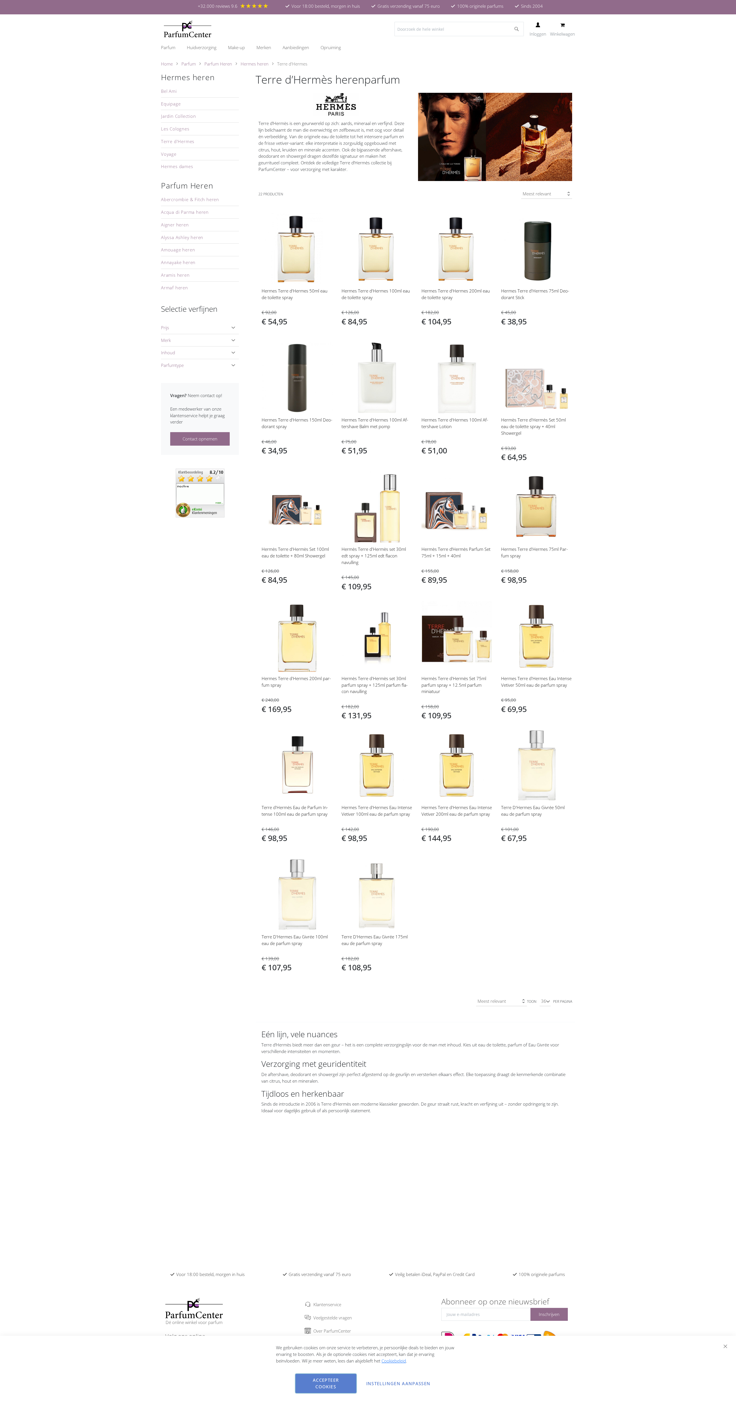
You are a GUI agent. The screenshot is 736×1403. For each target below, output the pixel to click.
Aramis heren (175, 275)
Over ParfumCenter (332, 1331)
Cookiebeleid (394, 1361)
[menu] (368, 48)
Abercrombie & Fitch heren (190, 199)
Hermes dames (177, 166)
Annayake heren (178, 262)
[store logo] (187, 29)
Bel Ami (169, 91)
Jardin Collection (178, 116)
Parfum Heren (218, 64)
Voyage (169, 154)
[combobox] (459, 29)
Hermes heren (255, 64)
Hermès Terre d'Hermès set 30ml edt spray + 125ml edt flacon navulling (374, 555)
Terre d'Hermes (177, 141)
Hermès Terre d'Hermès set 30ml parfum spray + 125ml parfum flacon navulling (375, 684)
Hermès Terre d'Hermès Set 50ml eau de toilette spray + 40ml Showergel (533, 426)
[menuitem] (171, 48)
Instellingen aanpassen (398, 1383)
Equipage (171, 104)
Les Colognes (175, 129)
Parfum (188, 64)
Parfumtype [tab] (172, 365)
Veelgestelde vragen (332, 1318)
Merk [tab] (166, 340)
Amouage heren (178, 250)
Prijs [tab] (165, 327)
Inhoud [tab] (168, 352)
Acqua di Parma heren (185, 212)
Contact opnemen (200, 439)
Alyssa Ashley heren (182, 237)
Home (167, 64)
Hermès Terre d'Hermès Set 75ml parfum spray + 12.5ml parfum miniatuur (453, 684)
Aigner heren (175, 225)
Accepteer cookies (326, 1383)
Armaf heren (174, 287)
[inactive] (200, 492)
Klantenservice (327, 1304)
